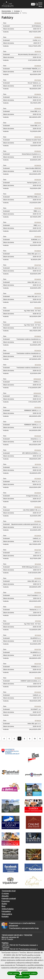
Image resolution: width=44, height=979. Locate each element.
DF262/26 (37, 179)
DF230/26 (37, 578)
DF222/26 (37, 607)
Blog (3, 906)
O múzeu (17, 11)
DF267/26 (37, 137)
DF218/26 (38, 678)
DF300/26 (37, 23)
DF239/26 (37, 478)
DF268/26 (37, 66)
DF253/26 (37, 407)
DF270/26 (37, 80)
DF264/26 (37, 108)
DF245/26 (37, 293)
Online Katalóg (7, 909)
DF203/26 (37, 706)
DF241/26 (38, 365)
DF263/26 (37, 123)
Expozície (6, 901)
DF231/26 (38, 564)
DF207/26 (37, 649)
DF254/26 (37, 450)
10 (35, 739)
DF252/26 (37, 421)
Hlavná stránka (6, 11)
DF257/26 (37, 208)
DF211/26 (38, 621)
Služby (4, 904)
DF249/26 (37, 493)
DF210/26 (38, 635)
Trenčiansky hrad (8, 891)
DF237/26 (37, 663)
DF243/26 (37, 322)
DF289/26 (37, 37)
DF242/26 (37, 308)
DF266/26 (37, 165)
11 (40, 739)
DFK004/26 (37, 379)
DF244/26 (37, 350)
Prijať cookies (13, 973)
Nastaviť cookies (22, 977)
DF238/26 (37, 521)
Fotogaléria (6, 911)
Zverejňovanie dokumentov (10, 13)
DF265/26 (37, 194)
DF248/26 (37, 251)
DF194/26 (38, 720)
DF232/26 (37, 692)
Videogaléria (7, 914)
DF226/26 (37, 592)
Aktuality (5, 896)
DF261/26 (38, 51)
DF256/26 (37, 222)
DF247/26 (37, 265)
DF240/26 (37, 236)
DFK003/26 (37, 393)
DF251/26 (38, 464)
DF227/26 (37, 550)
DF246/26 (37, 279)
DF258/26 (37, 336)
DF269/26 (37, 94)
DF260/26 (37, 151)
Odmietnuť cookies (29, 973)
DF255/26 (37, 436)
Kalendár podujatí (9, 898)
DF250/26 (37, 507)
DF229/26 (37, 535)
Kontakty (5, 916)
